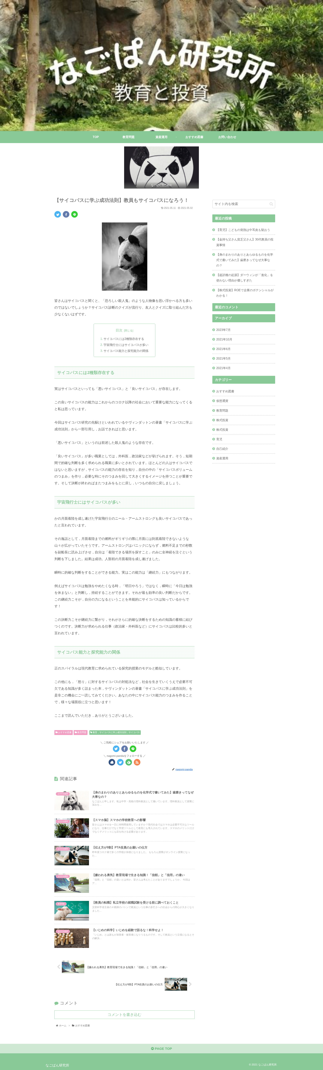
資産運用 (222, 458)
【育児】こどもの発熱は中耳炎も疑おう (243, 229)
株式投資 (222, 420)
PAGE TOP (163, 1049)
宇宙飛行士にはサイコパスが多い (126, 344)
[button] (271, 204)
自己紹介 (222, 448)
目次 (119, 330)
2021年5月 (223, 358)
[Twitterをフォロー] (120, 762)
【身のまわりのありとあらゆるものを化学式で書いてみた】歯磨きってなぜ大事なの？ (244, 260)
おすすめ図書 (65, 732)
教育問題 (81, 732)
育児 (219, 439)
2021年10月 (224, 339)
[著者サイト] (112, 762)
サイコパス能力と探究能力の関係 (126, 350)
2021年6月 (223, 349)
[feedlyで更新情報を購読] (128, 762)
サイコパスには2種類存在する (124, 338)
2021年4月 (223, 368)
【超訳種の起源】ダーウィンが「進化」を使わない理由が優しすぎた (244, 277)
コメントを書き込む (124, 1015)
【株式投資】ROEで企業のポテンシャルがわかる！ (245, 292)
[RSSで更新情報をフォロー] (137, 762)
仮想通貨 (222, 400)
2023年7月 (223, 329)
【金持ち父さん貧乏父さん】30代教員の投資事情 (244, 242)
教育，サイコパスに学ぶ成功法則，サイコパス (116, 732)
